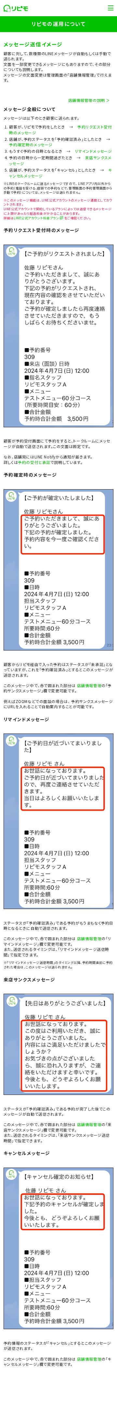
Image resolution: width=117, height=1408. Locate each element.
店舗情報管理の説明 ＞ (89, 100)
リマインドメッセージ (93, 151)
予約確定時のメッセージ (30, 144)
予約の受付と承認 (34, 462)
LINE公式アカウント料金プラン (36, 218)
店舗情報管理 (89, 685)
